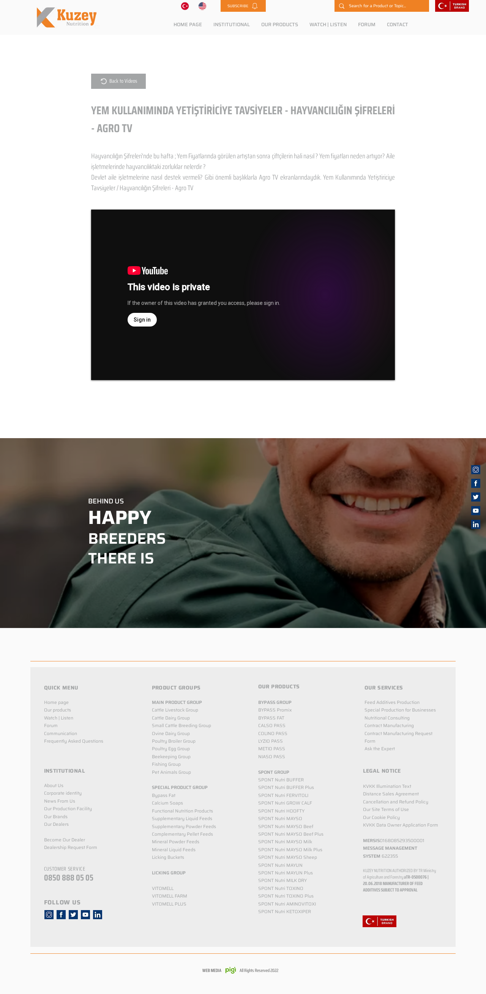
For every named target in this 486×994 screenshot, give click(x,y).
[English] (202, 6)
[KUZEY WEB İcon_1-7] (475, 497)
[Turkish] (185, 6)
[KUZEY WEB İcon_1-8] (475, 483)
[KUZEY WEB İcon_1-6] (475, 469)
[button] (243, 6)
